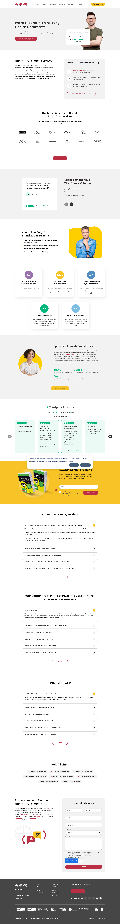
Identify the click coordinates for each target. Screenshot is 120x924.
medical (74, 354)
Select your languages (79, 70)
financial (67, 354)
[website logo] (21, 4)
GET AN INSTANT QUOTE (26, 39)
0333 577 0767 (19, 890)
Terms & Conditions (100, 918)
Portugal (39, 896)
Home (16, 10)
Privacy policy (91, 918)
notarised (19, 818)
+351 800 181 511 (40, 898)
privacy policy (65, 495)
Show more (60, 577)
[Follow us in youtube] (97, 898)
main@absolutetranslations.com (21, 892)
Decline (85, 465)
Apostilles (33, 818)
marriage (26, 814)
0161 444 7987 (55, 886)
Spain (38, 884)
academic (34, 814)
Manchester (55, 884)
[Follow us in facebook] (85, 898)
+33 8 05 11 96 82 (40, 892)
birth (22, 814)
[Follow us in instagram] (100, 898)
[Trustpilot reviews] (79, 42)
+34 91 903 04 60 (40, 886)
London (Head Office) (22, 896)
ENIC (49, 808)
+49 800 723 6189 (55, 892)
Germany (54, 890)
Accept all (74, 465)
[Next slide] (71, 204)
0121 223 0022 (55, 898)
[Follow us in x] (89, 898)
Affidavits (37, 816)
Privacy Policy (86, 852)
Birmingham (55, 896)
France (38, 890)
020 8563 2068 (18, 898)
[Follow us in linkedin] (93, 898)
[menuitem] (37, 4)
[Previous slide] (66, 204)
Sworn (44, 816)
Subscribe (78, 891)
